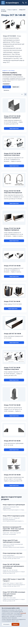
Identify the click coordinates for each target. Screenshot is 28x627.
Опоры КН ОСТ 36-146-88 (12, 475)
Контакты (6, 90)
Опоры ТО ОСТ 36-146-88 (12, 405)
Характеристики (14, 128)
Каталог (3, 9)
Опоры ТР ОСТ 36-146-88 (12, 301)
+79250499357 (6, 84)
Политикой (23, 613)
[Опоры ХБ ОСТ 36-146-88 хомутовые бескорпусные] (14, 180)
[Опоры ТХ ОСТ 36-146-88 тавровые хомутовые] (14, 357)
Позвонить (7, 87)
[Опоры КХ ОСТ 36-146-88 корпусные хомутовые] (14, 143)
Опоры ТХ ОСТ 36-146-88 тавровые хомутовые (12, 368)
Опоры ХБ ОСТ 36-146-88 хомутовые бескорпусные (13, 191)
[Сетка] (22, 94)
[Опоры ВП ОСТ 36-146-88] (14, 430)
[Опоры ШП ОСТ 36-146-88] (14, 323)
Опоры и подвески (12, 9)
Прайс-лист (16, 87)
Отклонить (6, 624)
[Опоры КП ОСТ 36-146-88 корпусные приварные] (14, 105)
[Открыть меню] (26, 3)
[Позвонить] (23, 3)
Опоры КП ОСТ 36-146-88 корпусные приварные (12, 117)
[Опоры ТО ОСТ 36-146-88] (14, 394)
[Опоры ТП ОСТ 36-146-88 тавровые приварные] (14, 217)
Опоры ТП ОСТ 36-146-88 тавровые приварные (12, 229)
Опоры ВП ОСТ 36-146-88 (12, 441)
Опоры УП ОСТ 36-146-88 (12, 266)
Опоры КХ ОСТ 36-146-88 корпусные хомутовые (12, 154)
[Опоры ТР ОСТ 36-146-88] (14, 291)
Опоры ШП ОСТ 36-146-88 (12, 333)
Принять (15, 624)
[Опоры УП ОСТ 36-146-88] (14, 255)
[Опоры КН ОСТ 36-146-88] (14, 464)
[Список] (25, 94)
